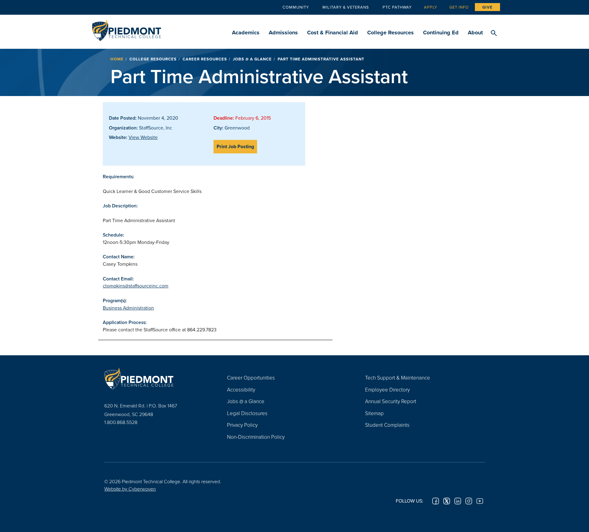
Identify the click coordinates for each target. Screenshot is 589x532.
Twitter (446, 501)
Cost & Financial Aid (332, 33)
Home (117, 59)
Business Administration (128, 307)
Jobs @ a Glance (252, 59)
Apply (430, 7)
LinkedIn (457, 501)
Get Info (459, 7)
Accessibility (241, 389)
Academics (246, 33)
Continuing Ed (441, 33)
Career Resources (205, 59)
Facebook (435, 501)
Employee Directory (387, 389)
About (475, 33)
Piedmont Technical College (126, 28)
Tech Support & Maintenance (397, 377)
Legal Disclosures (247, 413)
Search (493, 33)
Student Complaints (387, 424)
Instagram (468, 501)
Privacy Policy (242, 424)
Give (487, 7)
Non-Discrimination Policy (256, 436)
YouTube (479, 501)
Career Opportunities (251, 377)
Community (296, 7)
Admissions (283, 33)
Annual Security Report (390, 401)
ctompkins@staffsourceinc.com (135, 285)
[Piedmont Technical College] (156, 378)
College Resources (390, 33)
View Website (143, 137)
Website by (130, 488)
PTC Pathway (397, 7)
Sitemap (374, 413)
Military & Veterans (345, 7)
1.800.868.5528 (120, 422)
